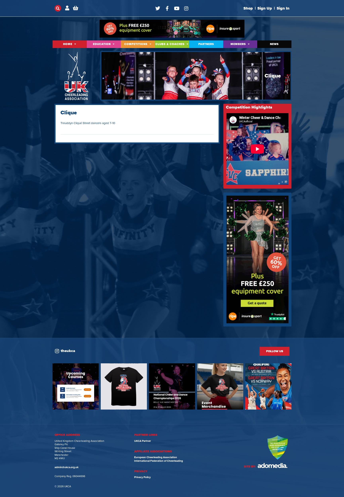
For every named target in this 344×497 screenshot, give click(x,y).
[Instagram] (186, 8)
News (274, 44)
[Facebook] (167, 8)
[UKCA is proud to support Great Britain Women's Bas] (268, 386)
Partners (206, 44)
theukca (68, 351)
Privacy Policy (142, 477)
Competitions (136, 44)
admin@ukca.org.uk (66, 467)
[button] (58, 8)
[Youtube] (177, 8)
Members (238, 44)
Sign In (283, 8)
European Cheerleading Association (155, 457)
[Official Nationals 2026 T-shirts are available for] (124, 386)
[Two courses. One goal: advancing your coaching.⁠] (76, 386)
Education (102, 44)
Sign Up (264, 8)
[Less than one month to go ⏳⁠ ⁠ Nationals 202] (172, 386)
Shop (248, 8)
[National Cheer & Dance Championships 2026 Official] (220, 386)
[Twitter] (157, 8)
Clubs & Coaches (170, 44)
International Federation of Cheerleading (158, 461)
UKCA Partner (142, 441)
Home (67, 44)
